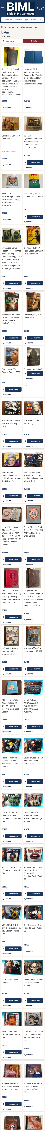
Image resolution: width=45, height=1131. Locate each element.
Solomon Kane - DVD (33, 369)
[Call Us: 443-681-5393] (38, 8)
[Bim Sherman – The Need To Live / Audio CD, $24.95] (33, 912)
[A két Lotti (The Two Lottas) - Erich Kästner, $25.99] (33, 181)
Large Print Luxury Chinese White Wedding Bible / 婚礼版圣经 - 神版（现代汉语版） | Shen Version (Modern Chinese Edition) (11, 536)
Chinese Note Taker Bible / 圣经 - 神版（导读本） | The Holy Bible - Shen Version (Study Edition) (11, 596)
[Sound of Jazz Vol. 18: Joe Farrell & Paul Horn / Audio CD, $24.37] (33, 745)
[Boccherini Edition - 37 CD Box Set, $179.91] (12, 123)
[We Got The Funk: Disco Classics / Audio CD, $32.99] (12, 1019)
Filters (33, 41)
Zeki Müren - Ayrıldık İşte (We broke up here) (11, 423)
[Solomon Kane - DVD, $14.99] (33, 356)
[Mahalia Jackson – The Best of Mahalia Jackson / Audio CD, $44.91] (12, 1071)
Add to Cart (35, 162)
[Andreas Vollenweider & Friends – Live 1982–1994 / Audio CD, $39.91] (33, 1071)
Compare (7, 107)
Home (3, 27)
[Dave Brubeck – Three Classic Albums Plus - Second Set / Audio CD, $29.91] (33, 1019)
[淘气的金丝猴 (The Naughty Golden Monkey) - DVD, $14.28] (12, 636)
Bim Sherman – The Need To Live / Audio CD (33, 928)
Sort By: (6, 36)
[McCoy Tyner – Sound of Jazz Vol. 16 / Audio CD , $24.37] (12, 855)
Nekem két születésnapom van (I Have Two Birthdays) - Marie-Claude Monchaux (11, 199)
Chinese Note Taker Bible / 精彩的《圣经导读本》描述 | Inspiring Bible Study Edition (11, 706)
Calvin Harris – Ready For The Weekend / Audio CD (33, 983)
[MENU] (2, 8)
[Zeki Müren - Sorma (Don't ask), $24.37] (33, 408)
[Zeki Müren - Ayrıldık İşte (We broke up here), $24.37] (12, 408)
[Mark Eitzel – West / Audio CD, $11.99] (12, 967)
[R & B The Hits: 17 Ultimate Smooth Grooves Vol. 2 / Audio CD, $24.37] (12, 800)
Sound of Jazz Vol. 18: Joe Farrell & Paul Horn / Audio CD (33, 761)
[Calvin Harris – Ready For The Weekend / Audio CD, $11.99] (33, 967)
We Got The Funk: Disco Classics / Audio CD (11, 1034)
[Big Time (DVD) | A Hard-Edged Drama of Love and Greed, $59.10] (33, 235)
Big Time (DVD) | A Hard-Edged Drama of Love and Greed (33, 251)
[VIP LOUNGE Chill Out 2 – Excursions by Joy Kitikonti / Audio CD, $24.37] (12, 912)
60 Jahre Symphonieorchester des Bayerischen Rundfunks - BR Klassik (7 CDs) (33, 142)
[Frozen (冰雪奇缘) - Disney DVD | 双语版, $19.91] (33, 636)
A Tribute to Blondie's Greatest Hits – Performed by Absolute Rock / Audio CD (33, 873)
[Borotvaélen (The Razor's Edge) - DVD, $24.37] (12, 356)
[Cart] (42, 8)
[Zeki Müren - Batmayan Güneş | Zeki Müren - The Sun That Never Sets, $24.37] (12, 460)
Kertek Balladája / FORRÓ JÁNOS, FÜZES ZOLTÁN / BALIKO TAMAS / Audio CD (31, 706)
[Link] (20, 8)
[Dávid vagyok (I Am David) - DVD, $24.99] (33, 302)
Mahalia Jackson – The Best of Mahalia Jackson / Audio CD (10, 1086)
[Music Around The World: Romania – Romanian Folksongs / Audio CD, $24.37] (33, 800)
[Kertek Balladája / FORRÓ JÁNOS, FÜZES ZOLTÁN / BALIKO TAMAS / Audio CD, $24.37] (33, 687)
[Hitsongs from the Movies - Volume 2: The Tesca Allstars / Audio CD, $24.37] (12, 745)
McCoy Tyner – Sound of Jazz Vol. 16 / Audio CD (11, 870)
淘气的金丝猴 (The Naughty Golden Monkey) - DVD (10, 651)
